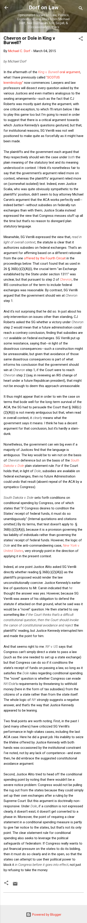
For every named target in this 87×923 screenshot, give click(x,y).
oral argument (59, 72)
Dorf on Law (43, 7)
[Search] (80, 9)
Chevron (66, 280)
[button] (80, 39)
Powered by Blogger (46, 915)
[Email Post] (15, 885)
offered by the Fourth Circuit (45, 258)
